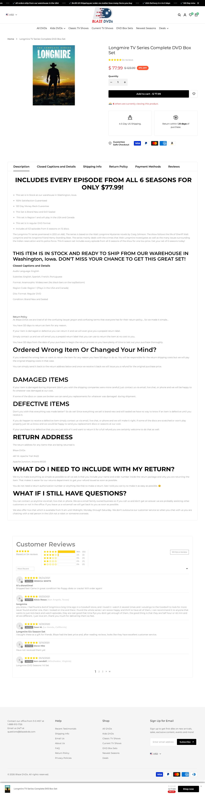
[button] (115, 59)
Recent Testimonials (65, 728)
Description (21, 166)
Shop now (188, 789)
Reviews (174, 166)
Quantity (113, 76)
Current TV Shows (111, 743)
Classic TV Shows (111, 738)
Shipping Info (92, 166)
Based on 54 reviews (27, 554)
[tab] (20, 317)
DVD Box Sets (109, 748)
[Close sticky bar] (201, 786)
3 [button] (102, 671)
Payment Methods (148, 166)
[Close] (197, 3)
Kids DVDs (108, 733)
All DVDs (107, 728)
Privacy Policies (63, 758)
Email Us (59, 738)
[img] (31, 578)
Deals (105, 758)
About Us (60, 743)
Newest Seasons (110, 753)
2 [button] (99, 671)
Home (11, 39)
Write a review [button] (179, 552)
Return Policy (118, 166)
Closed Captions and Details (56, 166)
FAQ (57, 748)
